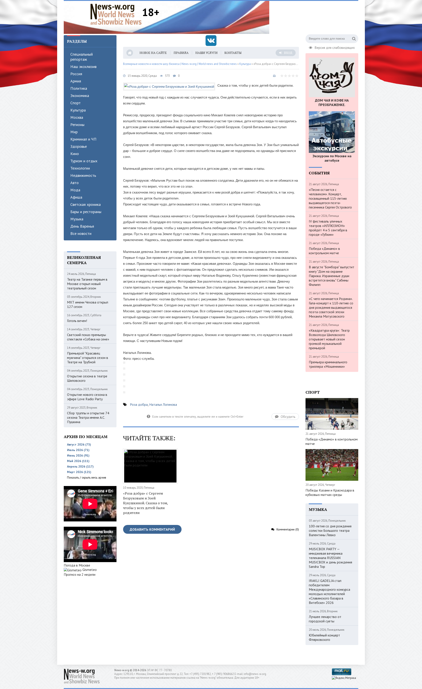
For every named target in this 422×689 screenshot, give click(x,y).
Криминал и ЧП (83, 139)
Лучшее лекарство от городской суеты (325, 618)
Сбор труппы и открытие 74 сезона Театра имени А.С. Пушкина (88, 417)
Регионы (77, 124)
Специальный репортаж (81, 57)
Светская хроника (85, 204)
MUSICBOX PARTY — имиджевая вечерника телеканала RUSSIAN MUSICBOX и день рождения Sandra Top (330, 558)
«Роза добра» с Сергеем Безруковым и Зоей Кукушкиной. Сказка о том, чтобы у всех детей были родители (145, 503)
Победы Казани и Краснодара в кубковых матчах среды (330, 492)
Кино (74, 153)
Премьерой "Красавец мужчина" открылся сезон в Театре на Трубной (87, 357)
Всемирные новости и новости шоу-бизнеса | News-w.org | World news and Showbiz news (180, 64)
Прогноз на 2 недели (79, 574)
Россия (76, 73)
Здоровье (78, 146)
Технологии (80, 168)
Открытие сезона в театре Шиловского (87, 378)
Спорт (75, 102)
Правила (181, 53)
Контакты (233, 53)
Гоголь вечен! (77, 320)
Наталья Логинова (163, 404)
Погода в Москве (77, 565)
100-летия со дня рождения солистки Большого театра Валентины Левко (330, 530)
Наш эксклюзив (83, 66)
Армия (75, 81)
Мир (74, 131)
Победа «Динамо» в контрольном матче (324, 250)
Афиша (76, 197)
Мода (75, 189)
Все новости (80, 233)
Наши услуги (206, 53)
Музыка (76, 218)
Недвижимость (83, 175)
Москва (76, 117)
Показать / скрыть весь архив (86, 477)
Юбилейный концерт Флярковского (324, 637)
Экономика (79, 95)
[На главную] (116, 14)
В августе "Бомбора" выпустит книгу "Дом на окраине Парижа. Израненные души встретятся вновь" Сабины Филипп (331, 276)
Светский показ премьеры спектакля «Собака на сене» (88, 337)
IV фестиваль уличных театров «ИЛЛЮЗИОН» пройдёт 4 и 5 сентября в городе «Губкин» (328, 228)
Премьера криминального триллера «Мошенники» (328, 364)
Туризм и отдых (83, 160)
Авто (74, 182)
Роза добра (139, 404)
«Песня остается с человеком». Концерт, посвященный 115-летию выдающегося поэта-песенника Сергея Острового (330, 198)
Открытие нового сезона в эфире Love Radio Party (87, 396)
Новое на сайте (153, 53)
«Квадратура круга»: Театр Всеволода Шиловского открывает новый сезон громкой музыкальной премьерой (329, 339)
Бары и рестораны (85, 211)
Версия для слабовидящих (335, 47)
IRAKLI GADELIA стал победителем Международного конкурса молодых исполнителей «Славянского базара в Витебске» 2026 (329, 591)
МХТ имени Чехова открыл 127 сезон (87, 304)
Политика (78, 88)
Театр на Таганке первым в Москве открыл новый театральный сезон (87, 283)
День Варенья (82, 226)
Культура (78, 110)
